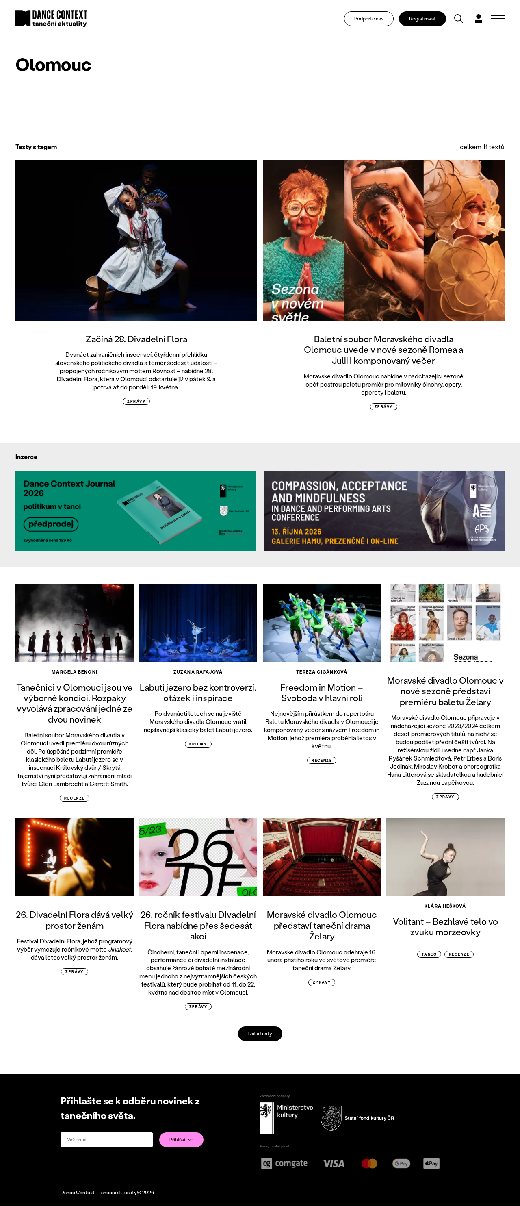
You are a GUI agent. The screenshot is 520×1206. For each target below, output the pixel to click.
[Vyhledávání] (458, 18)
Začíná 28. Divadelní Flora (136, 339)
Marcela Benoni (74, 672)
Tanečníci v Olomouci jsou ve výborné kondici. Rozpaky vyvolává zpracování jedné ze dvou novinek (74, 703)
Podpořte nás (369, 18)
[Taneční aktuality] (51, 18)
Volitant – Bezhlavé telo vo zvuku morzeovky (445, 926)
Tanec (429, 954)
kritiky (198, 744)
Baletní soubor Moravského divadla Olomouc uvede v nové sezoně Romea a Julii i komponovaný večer (383, 349)
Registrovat (422, 18)
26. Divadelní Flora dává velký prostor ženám (74, 919)
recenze (74, 798)
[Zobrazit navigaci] (498, 18)
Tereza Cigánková (321, 672)
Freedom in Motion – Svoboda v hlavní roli (321, 692)
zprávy (136, 401)
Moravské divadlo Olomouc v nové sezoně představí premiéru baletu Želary (445, 691)
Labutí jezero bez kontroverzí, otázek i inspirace (198, 692)
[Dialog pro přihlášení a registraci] (478, 18)
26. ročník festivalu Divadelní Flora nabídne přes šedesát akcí (198, 925)
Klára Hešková (445, 906)
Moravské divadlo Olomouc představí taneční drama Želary (322, 925)
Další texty (260, 1033)
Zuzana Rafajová (198, 672)
